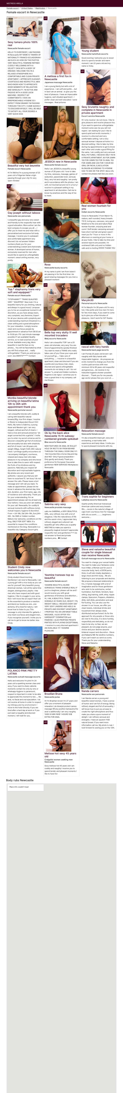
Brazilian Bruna (53, 693)
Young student (90, 50)
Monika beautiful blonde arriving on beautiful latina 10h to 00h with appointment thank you (23, 402)
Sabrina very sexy (55, 504)
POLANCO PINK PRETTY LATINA (22, 672)
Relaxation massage (93, 430)
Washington (40, 8)
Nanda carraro (90, 691)
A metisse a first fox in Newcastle (58, 78)
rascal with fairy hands (95, 346)
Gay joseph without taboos (24, 212)
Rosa (47, 264)
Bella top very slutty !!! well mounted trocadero (61, 334)
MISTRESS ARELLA (15, 3)
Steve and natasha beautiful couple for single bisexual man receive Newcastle (98, 552)
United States (27, 8)
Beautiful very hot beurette (24, 165)
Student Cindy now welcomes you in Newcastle (24, 569)
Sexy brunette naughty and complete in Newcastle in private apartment (98, 109)
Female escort (13, 8)
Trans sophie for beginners (98, 496)
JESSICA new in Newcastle (61, 161)
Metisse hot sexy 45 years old (60, 755)
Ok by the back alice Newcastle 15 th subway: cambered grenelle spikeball (61, 435)
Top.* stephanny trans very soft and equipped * (24, 291)
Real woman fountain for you (96, 207)
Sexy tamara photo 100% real (23, 44)
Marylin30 (87, 300)
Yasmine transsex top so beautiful (59, 576)
